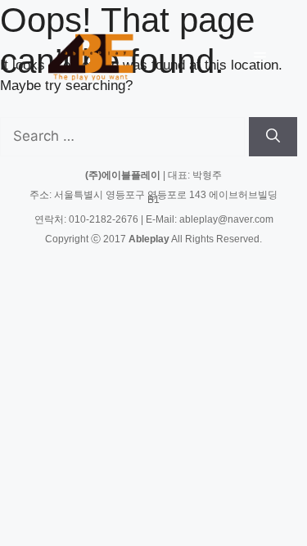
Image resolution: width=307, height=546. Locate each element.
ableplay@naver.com (226, 219)
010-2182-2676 (103, 219)
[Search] (273, 136)
